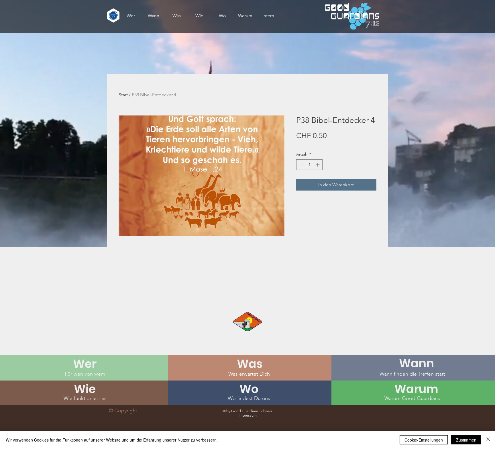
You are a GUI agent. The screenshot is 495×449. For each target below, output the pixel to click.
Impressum (248, 415)
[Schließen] (488, 439)
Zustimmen (466, 440)
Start (123, 94)
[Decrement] (300, 165)
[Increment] (318, 165)
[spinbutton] (309, 165)
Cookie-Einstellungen (423, 440)
